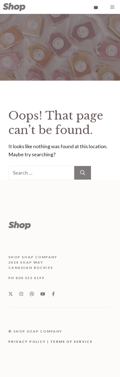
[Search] (82, 173)
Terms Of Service (71, 341)
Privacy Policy (27, 341)
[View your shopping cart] (96, 7)
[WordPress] (14, 7)
